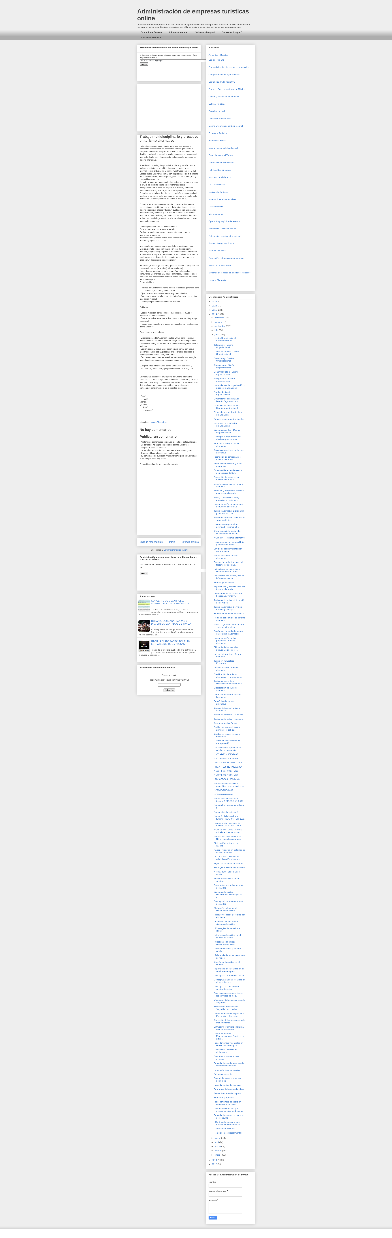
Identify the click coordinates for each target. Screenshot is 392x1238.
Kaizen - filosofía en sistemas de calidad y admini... (229, 851)
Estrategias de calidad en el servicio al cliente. (227, 936)
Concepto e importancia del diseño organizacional (227, 437)
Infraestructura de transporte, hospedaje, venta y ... (228, 594)
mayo (218, 1138)
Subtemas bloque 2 (205, 32)
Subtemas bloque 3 (232, 32)
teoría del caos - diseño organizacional (225, 424)
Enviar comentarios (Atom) (176, 550)
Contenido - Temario (151, 32)
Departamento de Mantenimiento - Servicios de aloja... (229, 1036)
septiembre (220, 326)
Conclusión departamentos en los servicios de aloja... (228, 994)
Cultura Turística (216, 104)
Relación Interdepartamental (227, 1133)
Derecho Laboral (217, 111)
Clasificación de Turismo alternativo (225, 689)
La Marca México (217, 184)
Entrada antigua (190, 542)
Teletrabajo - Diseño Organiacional (223, 346)
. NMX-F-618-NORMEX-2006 (228, 762)
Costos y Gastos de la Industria (224, 96)
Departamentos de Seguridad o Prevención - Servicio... (229, 1014)
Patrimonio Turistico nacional (222, 228)
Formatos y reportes (224, 1097)
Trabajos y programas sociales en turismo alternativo (229, 491)
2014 (214, 314)
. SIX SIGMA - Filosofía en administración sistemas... (227, 857)
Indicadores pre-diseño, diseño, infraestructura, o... (229, 576)
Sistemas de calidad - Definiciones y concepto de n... (228, 894)
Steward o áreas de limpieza (227, 1093)
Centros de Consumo (224, 1128)
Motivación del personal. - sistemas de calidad (226, 909)
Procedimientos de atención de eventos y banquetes (229, 1064)
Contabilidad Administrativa (222, 82)
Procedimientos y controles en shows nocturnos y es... (228, 1044)
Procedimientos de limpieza (227, 1085)
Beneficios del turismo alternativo (224, 702)
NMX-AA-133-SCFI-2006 (226, 754)
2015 (214, 310)
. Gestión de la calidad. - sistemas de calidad (225, 943)
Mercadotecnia (216, 206)
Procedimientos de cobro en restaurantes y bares (227, 1103)
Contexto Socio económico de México (227, 89)
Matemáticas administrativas (222, 199)
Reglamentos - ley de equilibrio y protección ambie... (229, 543)
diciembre (220, 317)
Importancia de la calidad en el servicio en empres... (229, 970)
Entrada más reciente (151, 542)
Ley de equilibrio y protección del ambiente (228, 550)
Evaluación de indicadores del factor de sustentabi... (228, 563)
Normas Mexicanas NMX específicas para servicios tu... (229, 784)
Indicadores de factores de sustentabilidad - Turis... (227, 570)
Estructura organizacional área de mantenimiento (229, 1028)
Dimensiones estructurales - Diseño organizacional (227, 406)
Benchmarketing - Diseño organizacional (226, 373)
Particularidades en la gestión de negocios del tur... (228, 471)
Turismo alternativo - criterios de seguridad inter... (229, 518)
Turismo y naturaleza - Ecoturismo (225, 662)
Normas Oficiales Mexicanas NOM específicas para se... (228, 837)
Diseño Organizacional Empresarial (226, 126)
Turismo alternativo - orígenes (228, 714)
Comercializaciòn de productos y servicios (229, 67)
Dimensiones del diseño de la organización (228, 413)
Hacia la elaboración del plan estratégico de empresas (170, 642)
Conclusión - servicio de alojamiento (225, 1050)
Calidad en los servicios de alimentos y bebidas (227, 728)
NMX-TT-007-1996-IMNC (226, 771)
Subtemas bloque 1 (178, 32)
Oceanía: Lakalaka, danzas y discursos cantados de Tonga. (171, 622)
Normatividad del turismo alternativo (226, 556)
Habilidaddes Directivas (220, 170)
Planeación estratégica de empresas (226, 258)
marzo (218, 1146)
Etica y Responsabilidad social (223, 148)
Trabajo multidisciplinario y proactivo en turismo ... (226, 498)
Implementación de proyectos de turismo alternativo (228, 505)
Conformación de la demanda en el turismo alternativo (228, 632)
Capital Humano (216, 60)
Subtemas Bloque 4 (151, 37)
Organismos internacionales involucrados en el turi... (227, 532)
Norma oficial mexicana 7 (226, 812)
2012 (214, 1164)
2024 (214, 301)
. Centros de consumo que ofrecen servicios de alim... (228, 1123)
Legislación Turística (218, 192)
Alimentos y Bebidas (218, 55)
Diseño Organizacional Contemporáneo (225, 339)
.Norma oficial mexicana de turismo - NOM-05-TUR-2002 (229, 824)
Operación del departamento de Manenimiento (229, 1021)
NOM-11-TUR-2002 (223, 794)
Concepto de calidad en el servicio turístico (226, 987)
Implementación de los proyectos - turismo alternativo (225, 640)
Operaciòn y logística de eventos (224, 221)
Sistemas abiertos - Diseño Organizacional (227, 431)
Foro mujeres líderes (224, 582)
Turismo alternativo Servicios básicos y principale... (228, 608)
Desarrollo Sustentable (220, 118)
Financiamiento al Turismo (221, 155)
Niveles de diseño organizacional (222, 393)
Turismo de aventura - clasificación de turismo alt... (228, 682)
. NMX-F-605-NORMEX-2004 (228, 767)
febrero (218, 1150)
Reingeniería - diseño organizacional (224, 379)
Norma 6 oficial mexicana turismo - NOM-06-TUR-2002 (229, 817)
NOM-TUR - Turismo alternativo (229, 537)
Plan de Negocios (217, 250)
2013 (214, 1160)
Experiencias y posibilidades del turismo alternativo (229, 587)
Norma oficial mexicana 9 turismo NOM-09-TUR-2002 (228, 799)
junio (217, 334)
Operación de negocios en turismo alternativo (226, 478)
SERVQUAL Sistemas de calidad (229, 867)
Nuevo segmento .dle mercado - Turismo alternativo (229, 625)
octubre (218, 322)
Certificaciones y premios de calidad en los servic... (227, 748)
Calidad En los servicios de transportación (227, 741)
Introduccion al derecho (220, 177)
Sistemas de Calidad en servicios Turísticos (230, 272)
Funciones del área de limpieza (229, 1089)
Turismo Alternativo (157, 422)
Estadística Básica (217, 140)
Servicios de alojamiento (220, 265)
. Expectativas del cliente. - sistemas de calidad (227, 922)
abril (217, 1142)
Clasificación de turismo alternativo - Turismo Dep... (228, 675)
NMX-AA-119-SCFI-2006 (226, 758)
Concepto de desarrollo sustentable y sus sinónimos (170, 602)
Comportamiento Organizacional (224, 74)
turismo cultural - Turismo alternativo (226, 668)
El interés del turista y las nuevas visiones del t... (226, 648)
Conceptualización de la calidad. (229, 975)
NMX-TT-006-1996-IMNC (226, 775)
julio (217, 330)
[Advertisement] (9, 1166)
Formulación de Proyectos (221, 162)
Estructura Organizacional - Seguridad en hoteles (227, 1007)
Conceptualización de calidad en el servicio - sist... (229, 981)
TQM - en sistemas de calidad (228, 863)
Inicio (172, 542)
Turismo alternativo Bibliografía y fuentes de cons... (229, 512)
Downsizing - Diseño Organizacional (224, 359)
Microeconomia (216, 214)
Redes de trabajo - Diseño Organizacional (226, 352)
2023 (214, 305)
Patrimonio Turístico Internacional (225, 236)
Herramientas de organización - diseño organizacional (229, 386)
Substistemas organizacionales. (229, 419)
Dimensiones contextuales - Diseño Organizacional (227, 400)
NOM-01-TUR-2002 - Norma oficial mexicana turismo (228, 830)
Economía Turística (218, 133)
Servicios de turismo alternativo (229, 613)
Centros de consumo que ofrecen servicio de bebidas (228, 1109)
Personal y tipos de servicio (227, 1070)
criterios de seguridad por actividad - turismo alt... (226, 525)
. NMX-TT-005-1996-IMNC (227, 779)
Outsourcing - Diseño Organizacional (224, 366)
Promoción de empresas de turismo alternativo (227, 458)
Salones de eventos (223, 1074)
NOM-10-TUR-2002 (223, 790)
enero (218, 1155)
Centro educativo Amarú (225, 723)
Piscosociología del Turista (221, 243)
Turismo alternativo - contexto (228, 719)
